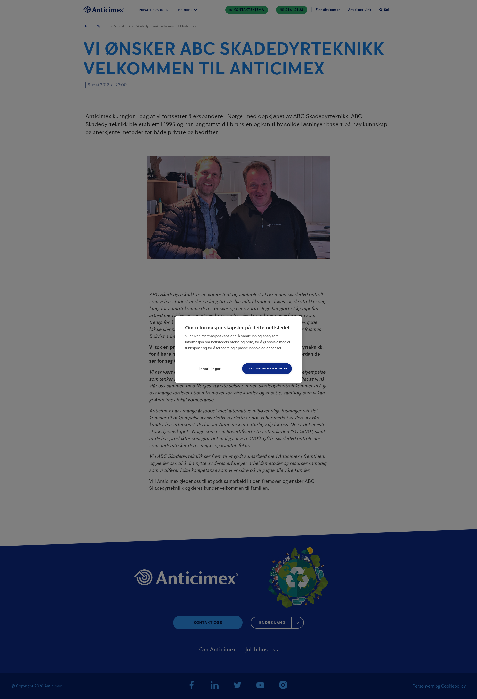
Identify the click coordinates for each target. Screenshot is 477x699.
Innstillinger (210, 369)
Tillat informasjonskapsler (267, 368)
